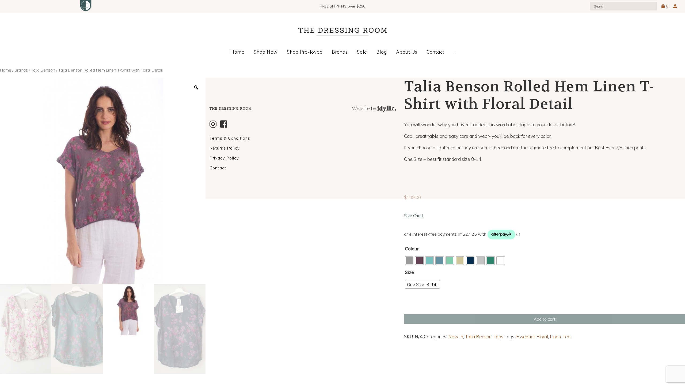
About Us (406, 52)
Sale (362, 52)
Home (237, 52)
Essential (525, 336)
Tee (566, 336)
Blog (381, 52)
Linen (555, 336)
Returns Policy (225, 148)
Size (409, 272)
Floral (542, 336)
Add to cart (544, 319)
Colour (412, 248)
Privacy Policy (224, 158)
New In (455, 336)
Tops (498, 336)
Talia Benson (43, 70)
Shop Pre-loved (305, 52)
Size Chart (414, 215)
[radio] (409, 261)
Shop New (266, 52)
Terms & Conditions (230, 138)
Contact (435, 52)
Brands (340, 52)
